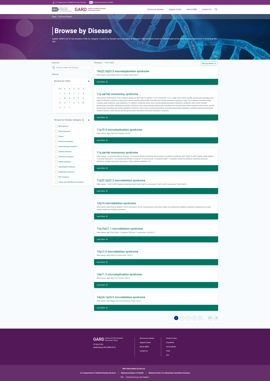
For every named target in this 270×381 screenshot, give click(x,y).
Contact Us (206, 9)
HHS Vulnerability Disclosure (133, 369)
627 (210, 318)
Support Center (175, 9)
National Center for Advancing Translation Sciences (169, 373)
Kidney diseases (65, 162)
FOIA (168, 351)
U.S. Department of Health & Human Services (98, 373)
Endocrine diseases (66, 141)
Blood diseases (64, 131)
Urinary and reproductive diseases (71, 182)
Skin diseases (64, 177)
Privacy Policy (171, 338)
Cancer (61, 136)
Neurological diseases (67, 167)
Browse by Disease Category (67, 120)
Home (54, 16)
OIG (167, 355)
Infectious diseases (66, 157)
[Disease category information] (83, 119)
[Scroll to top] (263, 374)
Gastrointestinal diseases (68, 146)
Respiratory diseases (66, 172)
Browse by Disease (155, 9)
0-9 (60, 89)
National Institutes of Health (132, 373)
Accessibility (171, 347)
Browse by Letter (62, 81)
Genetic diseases (65, 152)
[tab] (71, 81)
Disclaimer (170, 342)
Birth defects (63, 126)
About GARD (192, 9)
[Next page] (216, 318)
